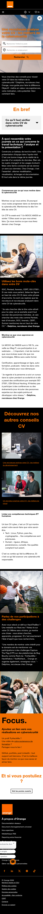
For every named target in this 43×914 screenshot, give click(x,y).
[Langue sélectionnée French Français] (27, 12)
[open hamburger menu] (3, 12)
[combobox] (21, 43)
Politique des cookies (9, 886)
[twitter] (19, 871)
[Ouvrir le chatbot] (13, 862)
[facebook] (4, 871)
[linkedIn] (12, 871)
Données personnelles (9, 892)
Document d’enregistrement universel (17, 827)
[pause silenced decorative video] (39, 18)
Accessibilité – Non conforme (12, 895)
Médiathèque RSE (9, 834)
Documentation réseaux (11, 823)
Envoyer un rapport (8, 905)
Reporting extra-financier (11, 837)
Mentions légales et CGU (10, 883)
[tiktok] (34, 871)
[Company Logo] (10, 4)
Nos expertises (8, 830)
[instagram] (27, 871)
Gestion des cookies (9, 889)
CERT (4, 898)
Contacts (5, 902)
